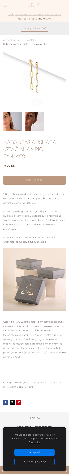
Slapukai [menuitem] (34, 417)
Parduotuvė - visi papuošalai (35, 426)
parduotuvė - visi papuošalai (18, 40)
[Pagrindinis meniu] (5, 5)
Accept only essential (34, 461)
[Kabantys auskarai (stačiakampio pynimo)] (12, 121)
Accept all (34, 452)
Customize (34, 442)
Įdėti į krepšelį (34, 180)
